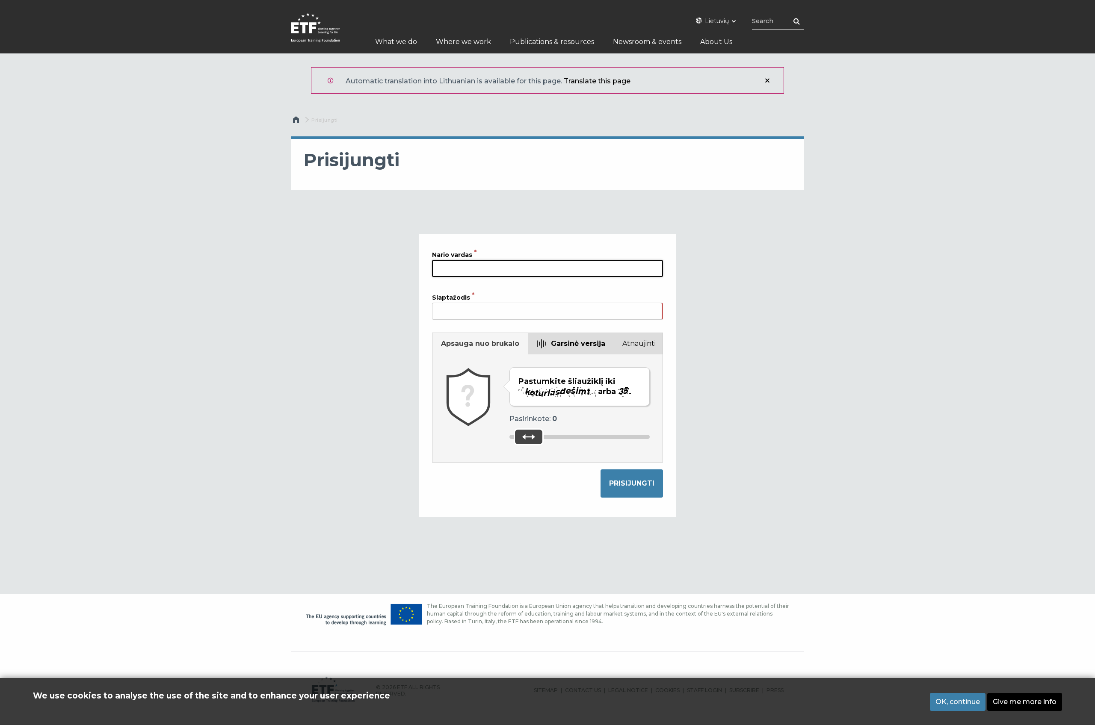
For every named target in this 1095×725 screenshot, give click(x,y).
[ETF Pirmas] (324, 33)
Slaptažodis (451, 297)
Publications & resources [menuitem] (552, 42)
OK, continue (957, 702)
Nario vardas (452, 254)
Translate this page (597, 81)
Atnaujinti (639, 343)
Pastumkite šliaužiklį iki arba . (574, 386)
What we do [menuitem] (396, 42)
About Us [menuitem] (716, 42)
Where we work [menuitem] (463, 42)
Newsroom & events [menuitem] (647, 42)
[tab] (480, 343)
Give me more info (1025, 702)
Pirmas (297, 122)
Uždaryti (767, 80)
